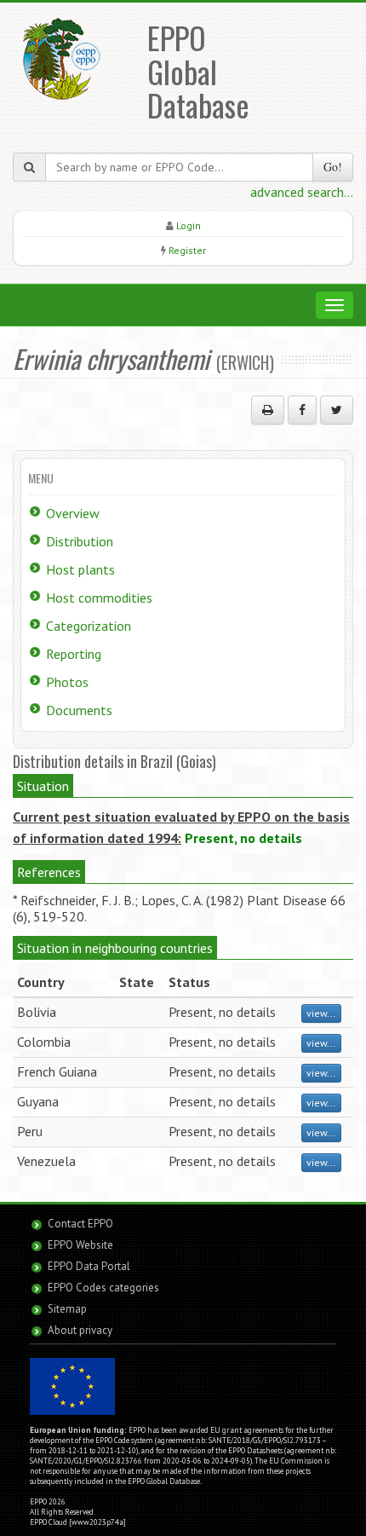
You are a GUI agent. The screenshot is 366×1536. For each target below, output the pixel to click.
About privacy (80, 1330)
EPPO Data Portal (89, 1266)
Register (187, 250)
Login (188, 225)
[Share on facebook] (302, 410)
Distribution (79, 541)
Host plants (80, 569)
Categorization (88, 625)
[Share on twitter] (336, 410)
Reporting (73, 653)
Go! (332, 167)
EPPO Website (80, 1245)
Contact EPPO (80, 1223)
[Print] (267, 410)
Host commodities (99, 597)
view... (321, 1013)
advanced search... (301, 191)
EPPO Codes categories (103, 1287)
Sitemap (67, 1309)
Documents (79, 710)
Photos (67, 681)
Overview (73, 513)
